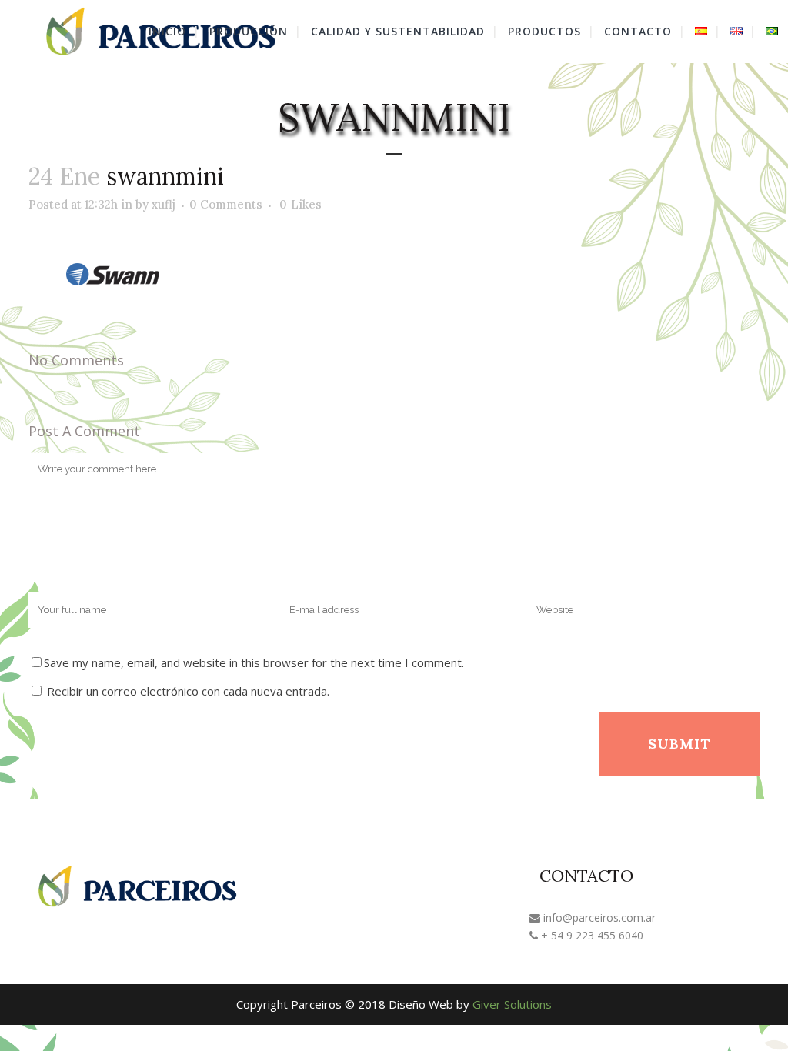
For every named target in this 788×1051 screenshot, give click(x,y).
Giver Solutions (512, 1004)
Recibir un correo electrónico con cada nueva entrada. (188, 691)
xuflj (163, 204)
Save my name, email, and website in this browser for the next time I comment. (254, 662)
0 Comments (225, 204)
